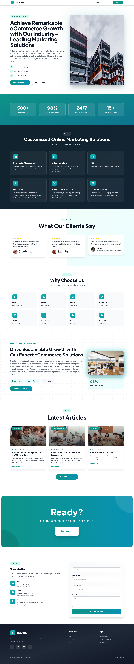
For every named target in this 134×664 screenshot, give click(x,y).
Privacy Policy (104, 636)
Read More (16, 466)
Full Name (75, 566)
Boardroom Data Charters (102, 452)
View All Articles (66, 477)
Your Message (76, 595)
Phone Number (77, 585)
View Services (40, 83)
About (98, 2)
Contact (118, 2)
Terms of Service (105, 639)
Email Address (76, 575)
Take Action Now (19, 83)
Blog (107, 2)
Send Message (97, 612)
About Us (72, 636)
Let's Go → (67, 531)
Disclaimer (102, 643)
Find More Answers (20, 389)
